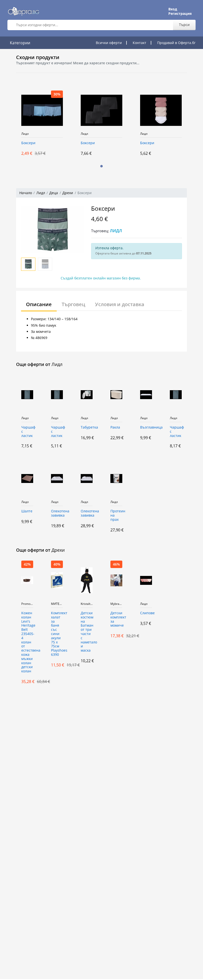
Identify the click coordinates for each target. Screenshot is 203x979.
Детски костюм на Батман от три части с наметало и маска (87, 632)
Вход (172, 9)
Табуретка (87, 427)
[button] (101, 166)
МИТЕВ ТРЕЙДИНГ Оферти (57, 604)
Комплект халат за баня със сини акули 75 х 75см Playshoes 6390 (57, 634)
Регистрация (180, 13)
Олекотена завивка (57, 513)
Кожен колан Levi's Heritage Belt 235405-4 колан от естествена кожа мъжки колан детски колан (27, 642)
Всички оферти (109, 42)
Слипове (146, 613)
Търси (184, 24)
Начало (25, 192)
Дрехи (67, 192)
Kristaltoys (87, 604)
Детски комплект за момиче (116, 619)
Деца (53, 192)
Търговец (73, 304)
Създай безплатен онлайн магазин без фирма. (101, 278)
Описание (39, 304)
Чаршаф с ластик (27, 431)
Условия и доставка (119, 304)
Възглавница (146, 427)
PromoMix (27, 604)
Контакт (139, 42)
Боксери (28, 143)
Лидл (25, 134)
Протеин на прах (116, 515)
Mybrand (116, 604)
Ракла (115, 427)
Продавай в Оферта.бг (176, 42)
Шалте (26, 511)
